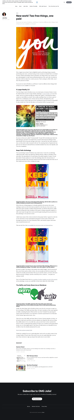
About (20, 6)
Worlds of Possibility (33, 6)
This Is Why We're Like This (54, 6)
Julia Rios (4, 18)
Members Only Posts (36, 406)
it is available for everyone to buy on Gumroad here (40, 225)
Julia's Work (25, 6)
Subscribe (69, 2)
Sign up (28, 406)
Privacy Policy (44, 406)
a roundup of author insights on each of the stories (44, 279)
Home (16, 6)
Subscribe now (38, 398)
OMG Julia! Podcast (43, 6)
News (17, 13)
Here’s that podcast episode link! (24, 330)
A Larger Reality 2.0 (46, 93)
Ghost (43, 412)
